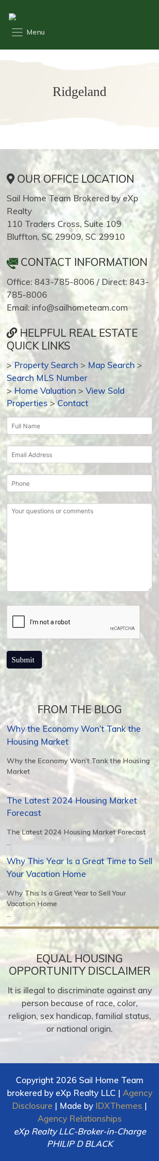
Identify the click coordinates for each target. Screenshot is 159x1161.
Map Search (111, 365)
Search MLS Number (47, 378)
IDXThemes (118, 1105)
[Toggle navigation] (27, 32)
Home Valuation (45, 390)
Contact (72, 403)
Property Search (46, 365)
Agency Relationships (80, 1118)
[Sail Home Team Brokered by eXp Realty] (77, 16)
